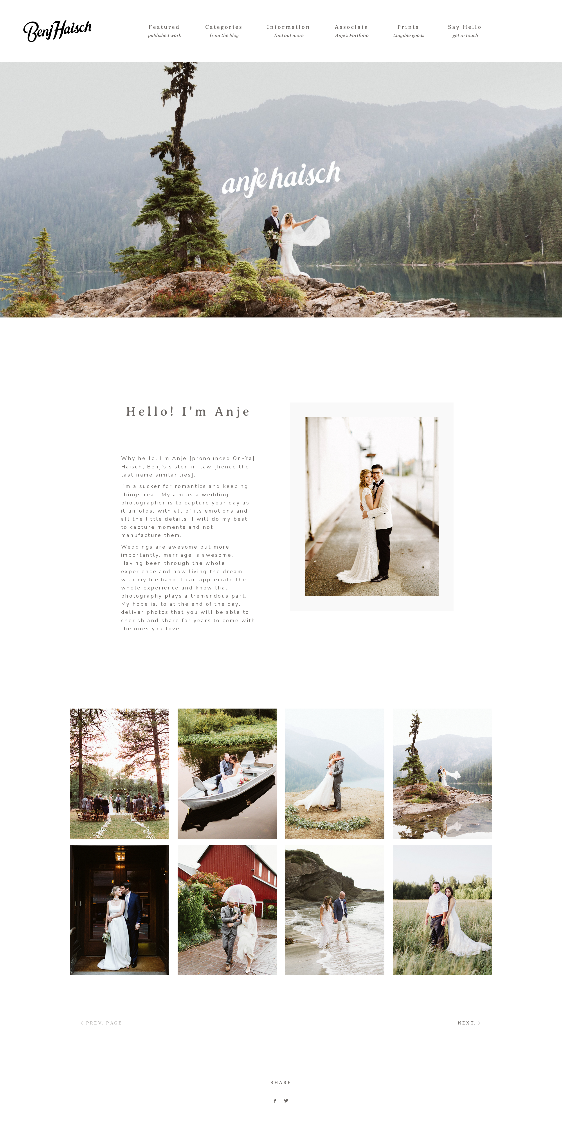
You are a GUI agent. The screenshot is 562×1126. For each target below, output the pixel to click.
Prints (408, 27)
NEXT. (467, 1023)
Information (288, 27)
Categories (224, 27)
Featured (164, 27)
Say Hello (465, 27)
